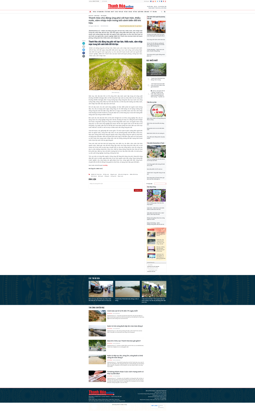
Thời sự (94, 11)
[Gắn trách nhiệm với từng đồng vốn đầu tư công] (156, 110)
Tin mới (105, 1)
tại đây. (105, 165)
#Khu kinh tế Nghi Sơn (123, 174)
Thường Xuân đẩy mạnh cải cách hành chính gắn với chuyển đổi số (155, 35)
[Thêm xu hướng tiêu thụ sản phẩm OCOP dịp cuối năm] (156, 151)
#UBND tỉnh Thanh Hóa (96, 174)
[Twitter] (157, 1)
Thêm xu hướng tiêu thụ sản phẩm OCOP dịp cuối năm (156, 159)
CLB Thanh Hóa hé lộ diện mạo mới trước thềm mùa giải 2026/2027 (158, 85)
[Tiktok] (159, 1)
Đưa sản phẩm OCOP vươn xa (154, 169)
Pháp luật (121, 11)
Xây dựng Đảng (100, 11)
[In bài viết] (83, 46)
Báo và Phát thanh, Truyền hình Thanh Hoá (102, 392)
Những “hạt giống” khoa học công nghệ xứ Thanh (156, 218)
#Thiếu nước (106, 174)
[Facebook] (150, 1)
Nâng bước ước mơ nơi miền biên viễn (155, 129)
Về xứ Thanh (107, 11)
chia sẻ (83, 40)
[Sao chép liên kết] (83, 56)
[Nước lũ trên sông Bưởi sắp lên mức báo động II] (97, 330)
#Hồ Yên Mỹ (94, 176)
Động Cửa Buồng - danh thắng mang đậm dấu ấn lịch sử (155, 223)
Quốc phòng (140, 11)
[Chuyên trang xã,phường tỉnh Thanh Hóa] (163, 1)
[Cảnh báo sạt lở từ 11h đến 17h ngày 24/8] (97, 316)
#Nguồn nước (113, 174)
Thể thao (135, 11)
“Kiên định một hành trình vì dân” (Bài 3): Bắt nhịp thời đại (155, 213)
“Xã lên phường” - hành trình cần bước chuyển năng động (155, 50)
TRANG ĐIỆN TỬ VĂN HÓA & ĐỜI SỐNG (157, 8)
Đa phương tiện (162, 6)
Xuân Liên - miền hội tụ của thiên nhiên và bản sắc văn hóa (155, 208)
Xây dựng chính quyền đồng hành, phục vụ (156, 55)
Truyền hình (150, 6)
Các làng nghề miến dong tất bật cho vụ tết (156, 164)
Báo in (155, 6)
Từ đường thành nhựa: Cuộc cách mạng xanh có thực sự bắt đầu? (125, 373)
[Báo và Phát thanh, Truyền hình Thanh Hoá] (121, 6)
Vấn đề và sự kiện (151, 102)
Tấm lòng (155, 11)
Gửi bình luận (138, 190)
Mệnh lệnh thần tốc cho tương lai (155, 133)
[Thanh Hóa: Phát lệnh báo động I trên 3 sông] (127, 289)
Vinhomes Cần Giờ (151, 271)
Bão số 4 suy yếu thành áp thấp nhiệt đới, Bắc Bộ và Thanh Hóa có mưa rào (100, 299)
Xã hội (116, 11)
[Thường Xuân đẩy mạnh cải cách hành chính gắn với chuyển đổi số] (156, 27)
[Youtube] (153, 1)
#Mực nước (120, 176)
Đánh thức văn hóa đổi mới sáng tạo (155, 124)
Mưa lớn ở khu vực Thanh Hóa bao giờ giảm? (124, 341)
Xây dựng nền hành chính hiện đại (156, 39)
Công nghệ (146, 11)
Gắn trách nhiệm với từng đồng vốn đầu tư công (156, 119)
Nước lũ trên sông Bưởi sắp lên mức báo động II (125, 326)
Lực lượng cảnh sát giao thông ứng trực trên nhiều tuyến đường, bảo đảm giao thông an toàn (158, 72)
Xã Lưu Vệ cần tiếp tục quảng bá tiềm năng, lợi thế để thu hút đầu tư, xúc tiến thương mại (155, 44)
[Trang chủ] (90, 11)
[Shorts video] (165, 1)
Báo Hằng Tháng (151, 187)
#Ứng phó (107, 176)
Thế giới (126, 11)
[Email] (83, 43)
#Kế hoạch (100, 176)
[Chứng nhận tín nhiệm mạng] (119, 404)
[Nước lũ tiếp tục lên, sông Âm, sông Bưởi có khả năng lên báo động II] (97, 360)
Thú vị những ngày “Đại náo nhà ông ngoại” (155, 203)
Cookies (162, 399)
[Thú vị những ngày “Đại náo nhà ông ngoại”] (156, 195)
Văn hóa (130, 11)
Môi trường (103, 15)
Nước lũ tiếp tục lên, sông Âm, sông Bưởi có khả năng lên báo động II (125, 357)
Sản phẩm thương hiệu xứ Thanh (155, 143)
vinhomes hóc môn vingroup (153, 266)
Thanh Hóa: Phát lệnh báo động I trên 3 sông (158, 79)
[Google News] (155, 1)
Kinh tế (112, 11)
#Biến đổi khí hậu (134, 174)
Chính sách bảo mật (155, 399)
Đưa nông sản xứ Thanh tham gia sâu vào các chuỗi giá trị (155, 178)
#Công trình (113, 176)
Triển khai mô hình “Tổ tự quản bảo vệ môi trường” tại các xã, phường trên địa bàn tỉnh (153, 300)
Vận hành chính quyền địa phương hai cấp (156, 17)
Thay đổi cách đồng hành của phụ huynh (156, 137)
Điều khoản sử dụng (144, 399)
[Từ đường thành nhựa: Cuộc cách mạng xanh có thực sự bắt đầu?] (97, 376)
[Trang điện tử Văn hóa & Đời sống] (161, 1)
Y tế (151, 11)
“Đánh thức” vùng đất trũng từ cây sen (156, 173)
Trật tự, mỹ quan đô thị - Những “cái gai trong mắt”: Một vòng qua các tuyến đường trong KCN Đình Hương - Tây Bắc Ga (158, 94)
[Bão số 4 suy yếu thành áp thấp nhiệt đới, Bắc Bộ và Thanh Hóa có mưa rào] (101, 289)
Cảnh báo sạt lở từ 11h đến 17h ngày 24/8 (122, 311)
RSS (165, 399)
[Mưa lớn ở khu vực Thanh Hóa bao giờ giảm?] (97, 345)
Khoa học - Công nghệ (94, 15)
